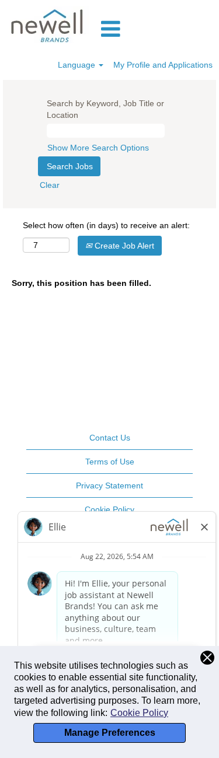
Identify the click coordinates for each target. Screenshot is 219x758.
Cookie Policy (139, 713)
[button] (157, 29)
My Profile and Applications (163, 64)
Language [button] (78, 64)
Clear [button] (50, 185)
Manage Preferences (109, 733)
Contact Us (109, 437)
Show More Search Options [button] (98, 147)
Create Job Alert (123, 245)
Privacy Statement (109, 485)
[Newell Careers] (48, 25)
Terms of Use (109, 461)
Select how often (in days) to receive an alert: (106, 225)
